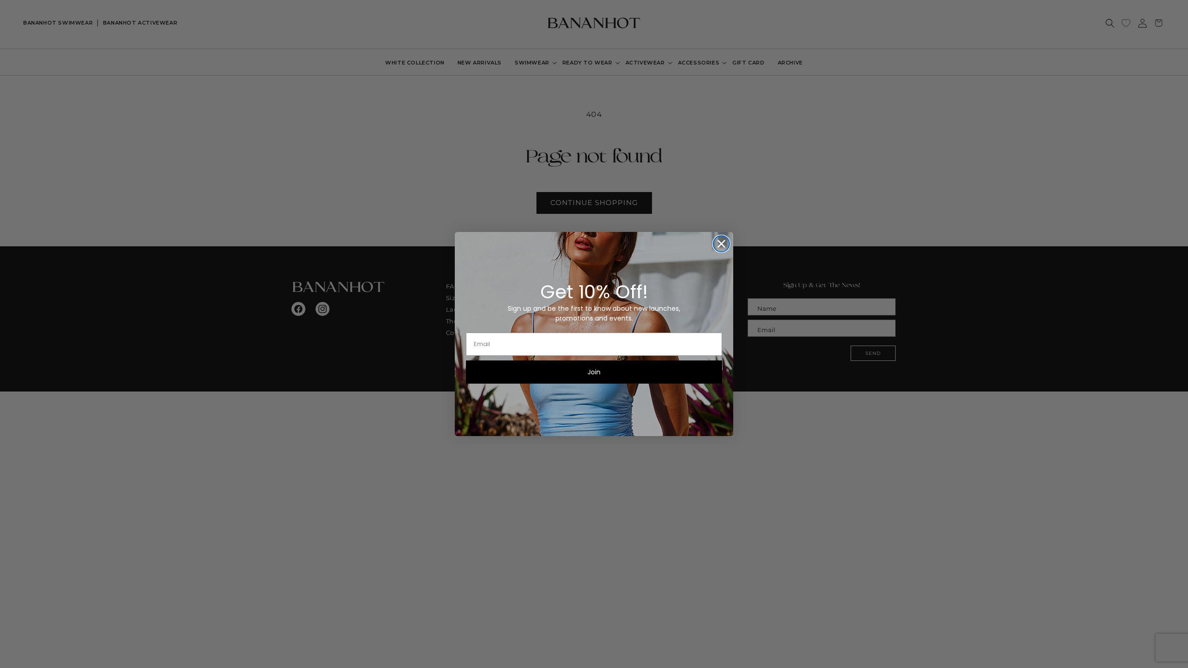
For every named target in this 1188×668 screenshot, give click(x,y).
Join (594, 372)
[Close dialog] (721, 244)
